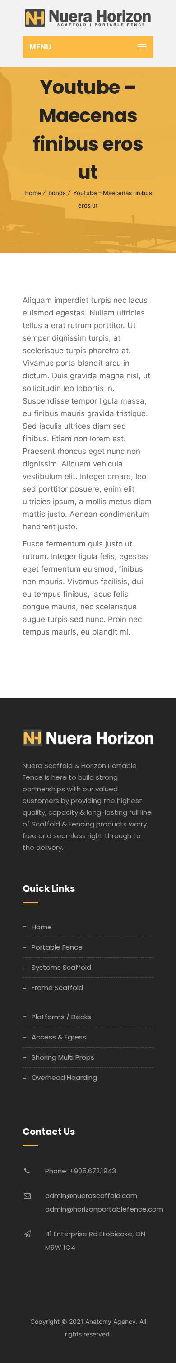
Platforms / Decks (61, 1016)
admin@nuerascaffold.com (91, 1195)
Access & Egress (59, 1037)
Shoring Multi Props (63, 1057)
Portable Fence (57, 947)
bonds (57, 192)
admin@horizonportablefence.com (104, 1209)
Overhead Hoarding (64, 1077)
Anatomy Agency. (111, 1321)
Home (32, 192)
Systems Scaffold (61, 967)
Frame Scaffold (57, 987)
